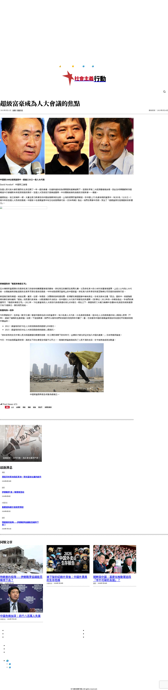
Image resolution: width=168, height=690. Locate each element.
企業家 (18, 407)
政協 (34, 407)
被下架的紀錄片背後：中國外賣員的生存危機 (67, 578)
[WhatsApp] (40, 413)
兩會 (24, 407)
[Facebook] (147, 66)
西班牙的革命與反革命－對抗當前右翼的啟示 (21, 476)
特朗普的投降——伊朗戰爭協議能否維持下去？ (20, 523)
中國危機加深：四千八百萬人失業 (20, 616)
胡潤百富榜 (48, 407)
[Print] (48, 413)
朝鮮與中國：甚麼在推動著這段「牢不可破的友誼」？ (112, 578)
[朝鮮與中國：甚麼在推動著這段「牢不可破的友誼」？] (114, 559)
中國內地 (19, 110)
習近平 (40, 407)
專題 (3, 472)
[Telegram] (157, 66)
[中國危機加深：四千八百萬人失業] (21, 598)
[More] (66, 413)
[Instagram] (152, 66)
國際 (3, 487)
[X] (163, 66)
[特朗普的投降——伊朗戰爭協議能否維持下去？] (21, 559)
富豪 (29, 407)
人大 (12, 407)
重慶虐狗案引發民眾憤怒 (13, 507)
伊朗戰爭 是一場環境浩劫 (13, 491)
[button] (164, 91)
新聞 (14, 110)
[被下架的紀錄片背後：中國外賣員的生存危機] (68, 559)
